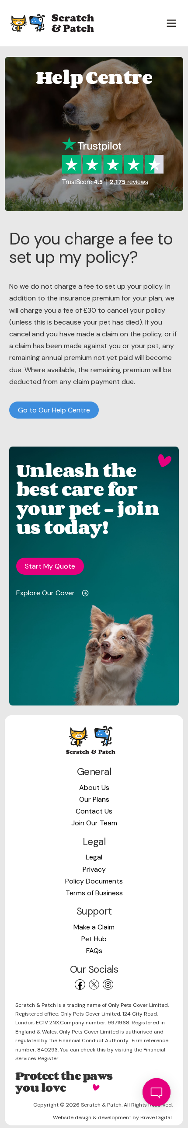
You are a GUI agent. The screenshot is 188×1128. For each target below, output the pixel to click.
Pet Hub (94, 938)
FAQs (94, 950)
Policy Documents (94, 881)
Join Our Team (94, 823)
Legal (94, 857)
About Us (94, 787)
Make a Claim (94, 927)
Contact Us (94, 811)
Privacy (94, 869)
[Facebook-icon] (80, 984)
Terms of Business (94, 893)
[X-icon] (94, 984)
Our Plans (94, 799)
